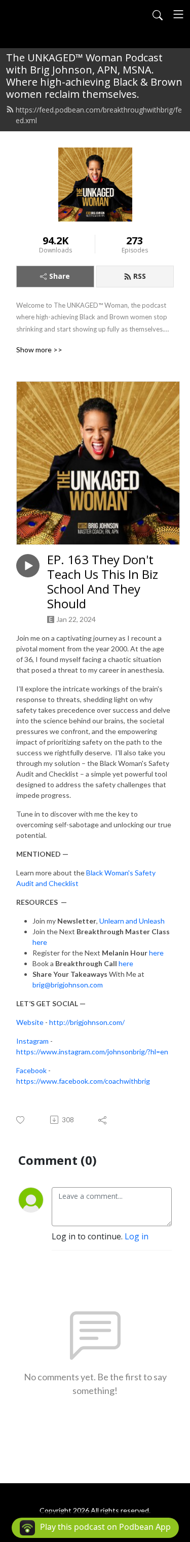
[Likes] (21, 1120)
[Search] (157, 14)
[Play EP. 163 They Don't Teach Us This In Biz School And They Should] (28, 565)
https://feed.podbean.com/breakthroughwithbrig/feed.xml (99, 115)
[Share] (103, 1119)
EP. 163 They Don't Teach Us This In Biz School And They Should (102, 582)
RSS (139, 276)
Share (59, 276)
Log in (136, 1236)
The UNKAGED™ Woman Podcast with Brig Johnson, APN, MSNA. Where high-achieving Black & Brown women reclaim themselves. (94, 76)
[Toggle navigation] (178, 14)
